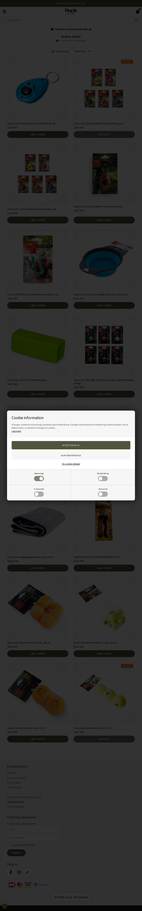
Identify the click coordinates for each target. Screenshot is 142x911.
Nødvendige (39, 473)
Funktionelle (39, 489)
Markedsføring (103, 473)
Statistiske (103, 489)
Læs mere (16, 431)
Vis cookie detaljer (71, 464)
